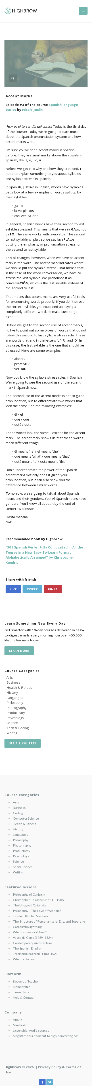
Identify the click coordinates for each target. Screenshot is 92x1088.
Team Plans (21, 992)
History (12, 692)
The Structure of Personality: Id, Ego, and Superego (49, 921)
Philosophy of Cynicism (29, 894)
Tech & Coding (17, 728)
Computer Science (26, 818)
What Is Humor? (24, 959)
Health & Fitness (19, 687)
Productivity (15, 712)
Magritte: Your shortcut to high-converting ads (46, 1036)
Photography (16, 707)
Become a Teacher (26, 981)
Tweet (32, 589)
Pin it (53, 589)
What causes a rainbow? (30, 932)
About (17, 1020)
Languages (14, 697)
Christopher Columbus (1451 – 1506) (39, 900)
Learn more (19, 651)
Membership (21, 987)
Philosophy (14, 702)
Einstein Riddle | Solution (30, 916)
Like (13, 589)
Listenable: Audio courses (31, 1030)
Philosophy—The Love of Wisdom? (37, 911)
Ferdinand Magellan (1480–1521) (36, 954)
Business (13, 682)
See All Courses (22, 743)
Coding (18, 813)
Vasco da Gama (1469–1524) (33, 937)
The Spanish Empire (27, 948)
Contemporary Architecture (32, 943)
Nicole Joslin (32, 109)
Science (12, 722)
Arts (9, 677)
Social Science (23, 867)
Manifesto (20, 1025)
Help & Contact (24, 997)
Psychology (15, 717)
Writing (11, 732)
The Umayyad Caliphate (29, 905)
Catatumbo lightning (27, 927)
